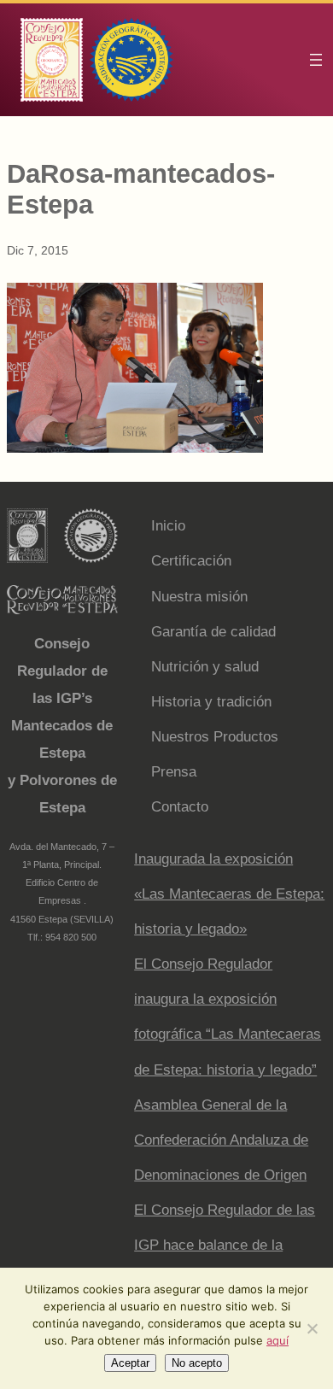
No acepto (197, 1363)
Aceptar (130, 1363)
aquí (277, 1340)
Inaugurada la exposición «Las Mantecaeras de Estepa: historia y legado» (229, 894)
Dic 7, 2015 (37, 250)
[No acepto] (311, 1328)
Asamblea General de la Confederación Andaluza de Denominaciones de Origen (221, 1140)
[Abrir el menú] (316, 60)
